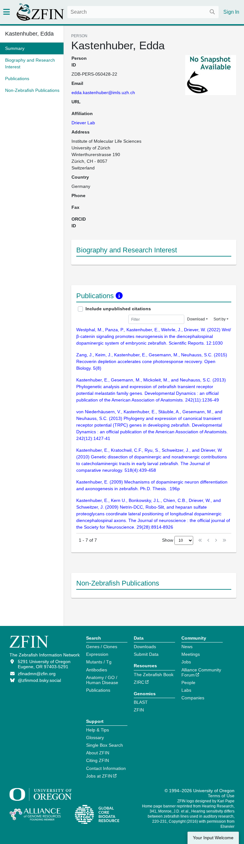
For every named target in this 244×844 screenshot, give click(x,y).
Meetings (190, 654)
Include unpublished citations (118, 308)
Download (196, 319)
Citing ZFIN (97, 760)
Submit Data (146, 654)
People (188, 682)
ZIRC (139, 682)
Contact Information (106, 768)
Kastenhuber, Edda (29, 34)
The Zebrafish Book (153, 674)
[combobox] (143, 12)
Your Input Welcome (213, 837)
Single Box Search (104, 745)
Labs (186, 690)
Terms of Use (221, 795)
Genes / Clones (101, 646)
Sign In (231, 12)
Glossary (95, 737)
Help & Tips (97, 729)
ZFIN (139, 709)
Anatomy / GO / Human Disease (102, 680)
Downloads (145, 646)
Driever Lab (83, 122)
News (187, 646)
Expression (97, 654)
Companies (192, 697)
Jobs (186, 661)
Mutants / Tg (99, 661)
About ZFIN (97, 752)
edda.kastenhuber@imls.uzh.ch (103, 92)
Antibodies (96, 669)
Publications (98, 690)
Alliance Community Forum (201, 672)
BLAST (141, 702)
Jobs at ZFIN (99, 776)
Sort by (220, 319)
